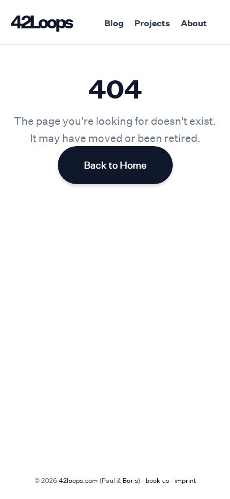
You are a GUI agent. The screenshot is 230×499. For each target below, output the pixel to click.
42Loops (41, 21)
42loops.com (78, 480)
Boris (130, 480)
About (194, 22)
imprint (185, 480)
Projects (152, 22)
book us (157, 480)
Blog (114, 22)
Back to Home (115, 164)
